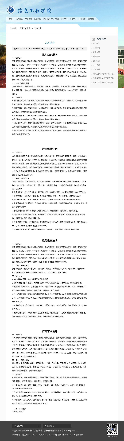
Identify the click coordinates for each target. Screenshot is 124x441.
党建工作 (73, 19)
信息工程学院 (25, 28)
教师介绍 (96, 52)
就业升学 (96, 43)
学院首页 (91, 19)
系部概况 (19, 19)
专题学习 (96, 48)
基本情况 (96, 56)
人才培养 (96, 69)
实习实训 (96, 61)
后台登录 (79, 435)
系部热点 (101, 39)
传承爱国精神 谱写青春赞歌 (103, 78)
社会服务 (82, 19)
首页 (10, 19)
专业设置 (28, 19)
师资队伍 (37, 19)
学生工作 (64, 19)
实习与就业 (55, 19)
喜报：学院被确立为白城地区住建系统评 (108, 83)
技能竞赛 (46, 19)
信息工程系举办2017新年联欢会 (105, 74)
